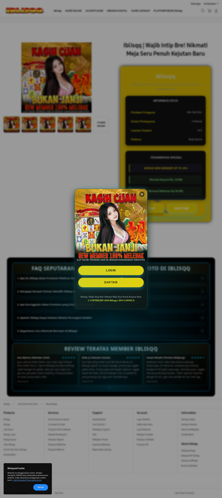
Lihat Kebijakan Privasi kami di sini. (27, 480)
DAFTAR (111, 282)
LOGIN (111, 270)
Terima (41, 487)
